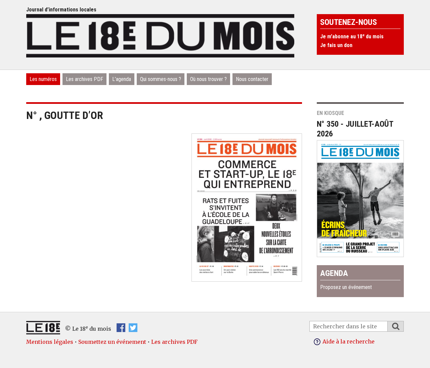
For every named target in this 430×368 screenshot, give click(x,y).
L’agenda (121, 79)
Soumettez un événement (112, 341)
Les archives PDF (84, 79)
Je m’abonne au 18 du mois (352, 36)
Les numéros (43, 79)
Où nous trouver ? (208, 79)
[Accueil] (160, 35)
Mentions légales (49, 341)
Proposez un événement (346, 287)
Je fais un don (336, 45)
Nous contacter (252, 79)
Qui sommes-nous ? (160, 79)
